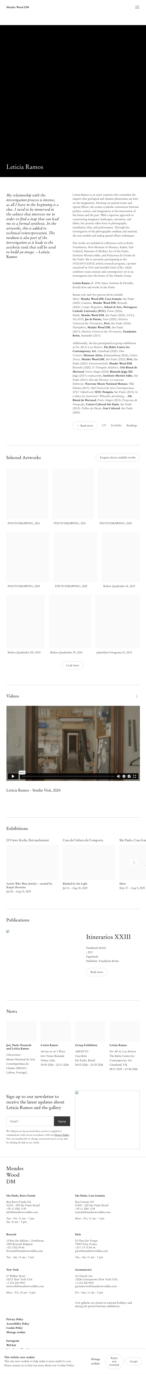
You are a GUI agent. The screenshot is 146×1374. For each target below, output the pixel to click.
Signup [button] (62, 1121)
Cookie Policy (14, 1328)
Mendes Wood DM (17, 7)
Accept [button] (134, 1361)
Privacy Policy (61, 1134)
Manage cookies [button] (15, 1332)
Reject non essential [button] (114, 1361)
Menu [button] (137, 7)
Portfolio (116, 425)
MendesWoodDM (15, 1175)
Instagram (12, 1341)
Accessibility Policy (17, 1323)
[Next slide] (136, 696)
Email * (14, 1121)
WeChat (11, 1345)
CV (104, 425)
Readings (132, 425)
